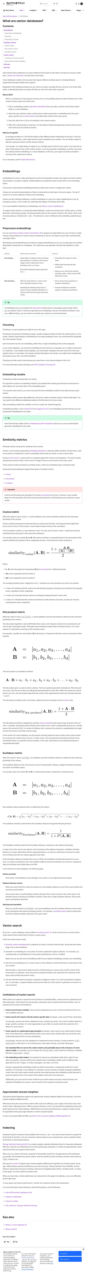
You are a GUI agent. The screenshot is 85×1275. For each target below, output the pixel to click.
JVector (15, 1164)
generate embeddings (38, 107)
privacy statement (28, 1269)
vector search (29, 116)
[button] (83, 1249)
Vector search (9, 55)
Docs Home (8, 10)
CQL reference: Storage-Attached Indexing (21, 1206)
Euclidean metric (10, 52)
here (51, 1263)
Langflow (34, 10)
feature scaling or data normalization (25, 233)
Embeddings (8, 30)
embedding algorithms (37, 451)
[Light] (76, 4)
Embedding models (11, 39)
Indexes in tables (12, 1201)
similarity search (60, 911)
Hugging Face (41, 409)
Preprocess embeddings (13, 33)
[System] (81, 4)
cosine (66, 700)
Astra (22, 10)
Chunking (8, 36)
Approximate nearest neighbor (15, 61)
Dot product (10, 479)
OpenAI (28, 409)
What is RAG (10, 1229)
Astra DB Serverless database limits (19, 1192)
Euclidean (9, 483)
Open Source (67, 10)
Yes (6, 1242)
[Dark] (79, 4)
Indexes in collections (14, 1197)
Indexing (7, 64)
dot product (37, 308)
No (15, 1242)
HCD (45, 10)
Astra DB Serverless (10, 16)
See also (7, 67)
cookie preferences (28, 1258)
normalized (45, 495)
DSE (54, 10)
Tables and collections (15, 76)
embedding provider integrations (41, 424)
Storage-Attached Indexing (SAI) (15, 1144)
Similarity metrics (10, 43)
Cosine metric (9, 46)
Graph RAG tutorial (28, 160)
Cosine (8, 474)
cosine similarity (45, 723)
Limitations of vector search (14, 58)
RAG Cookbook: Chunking (43, 365)
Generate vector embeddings (16, 944)
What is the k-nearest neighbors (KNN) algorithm (50, 1116)
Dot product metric (11, 49)
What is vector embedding (51, 206)
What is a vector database (15, 1225)
